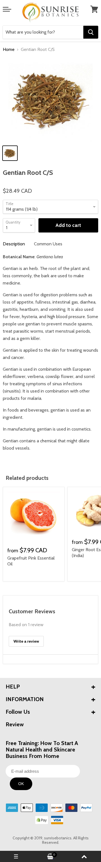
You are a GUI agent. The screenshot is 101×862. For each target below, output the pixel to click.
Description (14, 243)
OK (21, 783)
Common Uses (48, 243)
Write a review (26, 641)
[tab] (14, 244)
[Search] (90, 32)
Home (9, 49)
